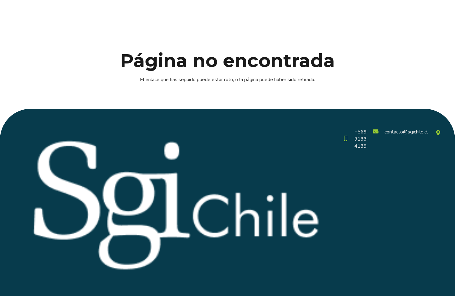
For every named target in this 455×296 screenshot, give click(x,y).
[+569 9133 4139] (348, 139)
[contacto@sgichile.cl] (378, 132)
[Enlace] (29, 15)
